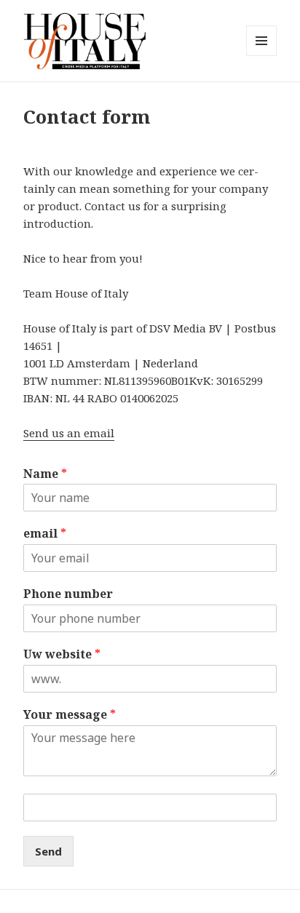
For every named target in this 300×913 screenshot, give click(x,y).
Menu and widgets (262, 55)
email (44, 533)
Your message (69, 714)
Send (48, 851)
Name (45, 474)
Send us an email (68, 433)
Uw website (61, 654)
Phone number (68, 594)
